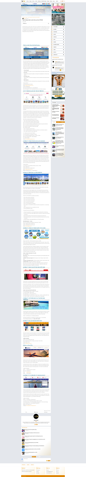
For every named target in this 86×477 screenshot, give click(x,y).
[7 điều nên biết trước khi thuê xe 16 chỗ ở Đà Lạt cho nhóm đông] (53, 150)
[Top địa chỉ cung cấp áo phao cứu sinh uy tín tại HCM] (23, 450)
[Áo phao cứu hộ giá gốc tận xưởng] (62, 112)
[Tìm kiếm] (64, 1)
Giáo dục (51, 1)
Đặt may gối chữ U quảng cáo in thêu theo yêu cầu (32, 432)
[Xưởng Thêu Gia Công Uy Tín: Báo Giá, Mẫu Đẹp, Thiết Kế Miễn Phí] (23, 446)
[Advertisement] (36, 37)
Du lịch (36, 1)
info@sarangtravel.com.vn (29, 169)
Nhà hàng (39, 1)
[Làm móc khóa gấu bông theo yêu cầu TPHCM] (23, 443)
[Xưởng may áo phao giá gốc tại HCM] (62, 118)
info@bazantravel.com (28, 343)
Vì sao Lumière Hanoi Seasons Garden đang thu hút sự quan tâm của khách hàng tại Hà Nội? (58, 19)
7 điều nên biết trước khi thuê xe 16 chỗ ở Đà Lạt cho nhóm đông (59, 150)
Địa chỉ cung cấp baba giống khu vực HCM (31, 452)
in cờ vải (53, 73)
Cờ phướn (55, 73)
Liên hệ (57, 1)
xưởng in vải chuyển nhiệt (59, 72)
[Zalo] (36, 424)
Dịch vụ (33, 1)
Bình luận (36, 412)
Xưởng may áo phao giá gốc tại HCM (55, 118)
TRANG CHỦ (23, 464)
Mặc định (34, 456)
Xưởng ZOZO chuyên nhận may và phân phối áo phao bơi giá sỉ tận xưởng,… (56, 105)
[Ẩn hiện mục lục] (48, 23)
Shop (54, 1)
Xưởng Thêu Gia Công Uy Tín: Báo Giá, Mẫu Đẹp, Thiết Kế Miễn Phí (34, 445)
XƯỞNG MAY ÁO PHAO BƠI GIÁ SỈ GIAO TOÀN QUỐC (55, 109)
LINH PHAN (36, 420)
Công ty (30, 1)
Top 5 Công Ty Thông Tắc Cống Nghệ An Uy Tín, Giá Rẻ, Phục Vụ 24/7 (35, 439)
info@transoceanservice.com (29, 85)
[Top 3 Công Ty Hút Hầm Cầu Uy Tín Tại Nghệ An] (53, 138)
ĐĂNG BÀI (32, 464)
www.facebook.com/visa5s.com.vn (31, 405)
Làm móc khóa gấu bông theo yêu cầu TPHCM (31, 442)
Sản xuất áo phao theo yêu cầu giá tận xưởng (55, 115)
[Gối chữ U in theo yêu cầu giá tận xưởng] (23, 430)
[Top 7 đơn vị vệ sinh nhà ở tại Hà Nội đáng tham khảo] (53, 125)
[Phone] (37, 424)
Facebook (38, 456)
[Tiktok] (35, 424)
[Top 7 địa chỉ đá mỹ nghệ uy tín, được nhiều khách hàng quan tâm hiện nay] (53, 129)
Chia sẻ (46, 412)
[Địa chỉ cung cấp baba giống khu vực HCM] (23, 453)
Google (48, 1)
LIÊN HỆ (28, 464)
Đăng (49, 460)
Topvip (24, 18)
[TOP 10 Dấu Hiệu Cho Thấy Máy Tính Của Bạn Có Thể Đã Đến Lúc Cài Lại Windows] (53, 155)
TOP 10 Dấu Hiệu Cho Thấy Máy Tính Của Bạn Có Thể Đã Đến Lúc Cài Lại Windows (59, 154)
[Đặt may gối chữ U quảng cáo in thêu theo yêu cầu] (23, 433)
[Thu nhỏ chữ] (23, 21)
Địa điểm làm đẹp (43, 1)
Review (28, 1)
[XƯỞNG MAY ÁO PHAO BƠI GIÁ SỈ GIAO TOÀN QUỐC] (62, 109)
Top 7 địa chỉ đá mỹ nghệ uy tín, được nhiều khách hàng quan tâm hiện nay (59, 128)
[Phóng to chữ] (25, 21)
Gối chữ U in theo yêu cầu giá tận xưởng (30, 429)
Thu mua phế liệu (54, 72)
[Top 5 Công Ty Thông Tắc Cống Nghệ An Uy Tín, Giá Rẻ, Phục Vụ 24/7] (23, 440)
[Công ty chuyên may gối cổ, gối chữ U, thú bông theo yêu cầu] (23, 437)
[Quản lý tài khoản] (62, 1)
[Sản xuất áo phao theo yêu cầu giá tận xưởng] (62, 115)
